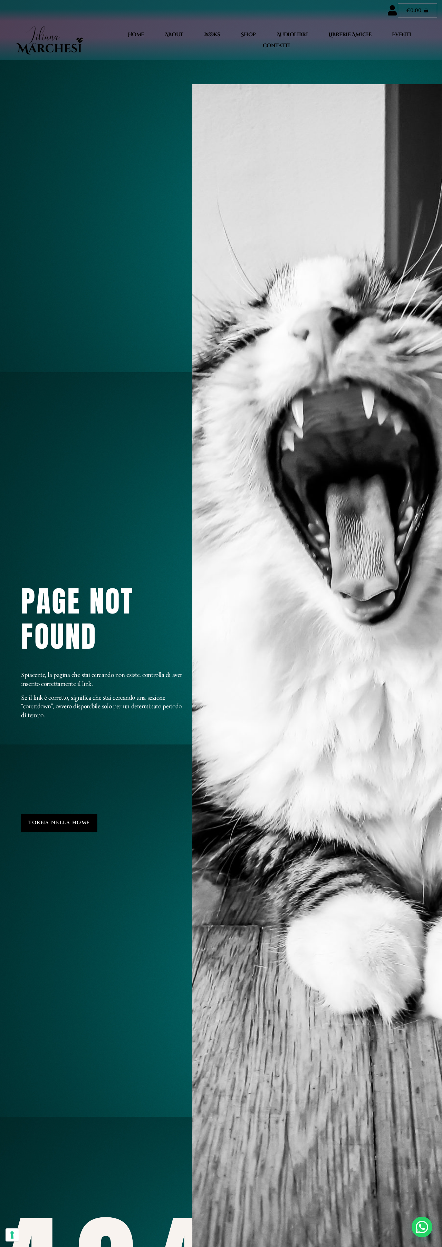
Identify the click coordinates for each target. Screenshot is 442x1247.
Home (136, 34)
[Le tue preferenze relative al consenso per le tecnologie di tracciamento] (12, 1234)
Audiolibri (292, 34)
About (174, 34)
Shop (248, 34)
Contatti (276, 45)
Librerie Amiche (349, 34)
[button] (422, 1227)
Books (212, 34)
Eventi (401, 34)
